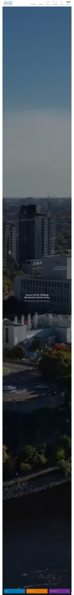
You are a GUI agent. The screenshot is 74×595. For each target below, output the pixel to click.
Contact (61, 1)
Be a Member (47, 1)
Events (48, 4)
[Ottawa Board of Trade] (8, 3)
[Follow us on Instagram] (69, 1)
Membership (33, 4)
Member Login (55, 1)
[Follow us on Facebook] (68, 1)
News (68, 4)
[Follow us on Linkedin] (67, 1)
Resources (55, 4)
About (62, 4)
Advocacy (41, 4)
